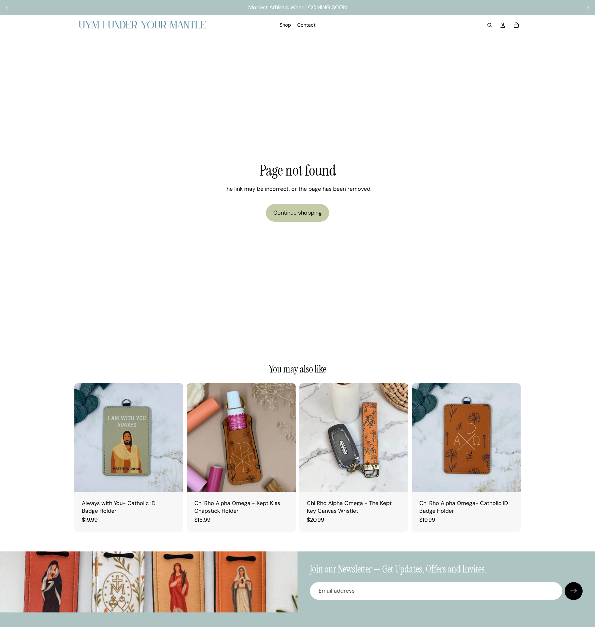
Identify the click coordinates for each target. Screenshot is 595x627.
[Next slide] (588, 7)
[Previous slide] (7, 7)
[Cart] (516, 25)
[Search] (489, 25)
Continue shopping (297, 212)
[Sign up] (574, 591)
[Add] (173, 482)
